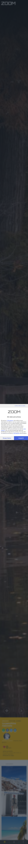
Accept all (21, 438)
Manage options (7, 438)
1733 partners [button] (10, 420)
